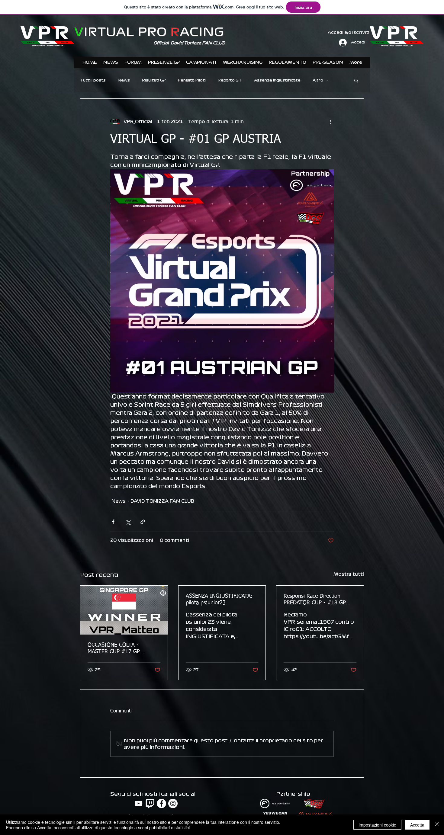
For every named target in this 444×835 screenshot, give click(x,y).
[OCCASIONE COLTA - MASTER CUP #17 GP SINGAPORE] (124, 610)
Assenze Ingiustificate (277, 80)
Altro (318, 80)
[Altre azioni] (330, 121)
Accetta (417, 825)
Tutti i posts (93, 80)
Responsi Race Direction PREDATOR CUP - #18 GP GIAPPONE (315, 599)
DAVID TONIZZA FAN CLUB (162, 501)
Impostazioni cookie (377, 825)
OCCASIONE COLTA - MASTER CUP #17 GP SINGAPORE (114, 648)
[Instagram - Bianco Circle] (173, 803)
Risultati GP (154, 80)
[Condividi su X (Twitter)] (128, 522)
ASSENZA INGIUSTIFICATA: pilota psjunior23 (219, 599)
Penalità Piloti (192, 80)
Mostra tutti (348, 574)
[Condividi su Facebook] (113, 522)
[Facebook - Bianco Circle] (161, 803)
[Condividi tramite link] (143, 522)
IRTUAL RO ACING (149, 32)
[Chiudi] (436, 824)
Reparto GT (230, 80)
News (124, 80)
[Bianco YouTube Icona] (138, 803)
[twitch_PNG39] (150, 803)
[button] (356, 80)
